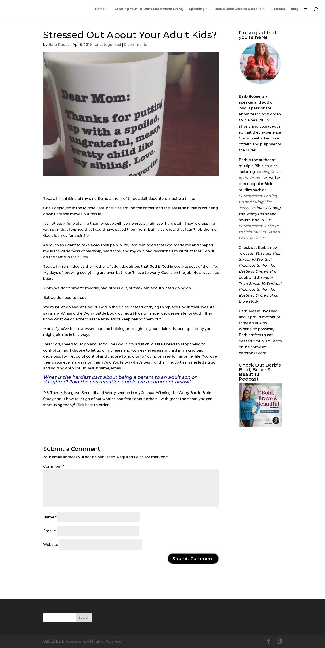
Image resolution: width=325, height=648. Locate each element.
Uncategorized (107, 45)
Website (50, 545)
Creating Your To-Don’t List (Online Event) (149, 9)
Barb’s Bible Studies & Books (238, 9)
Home (100, 9)
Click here (84, 405)
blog (294, 9)
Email (49, 531)
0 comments (135, 45)
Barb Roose (59, 45)
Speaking (197, 9)
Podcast (278, 9)
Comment (53, 466)
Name (50, 517)
